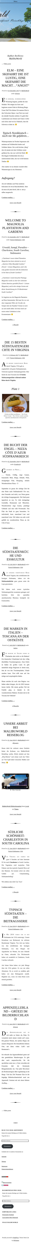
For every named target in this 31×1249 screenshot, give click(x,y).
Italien (15, 648)
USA (23, 240)
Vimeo (16, 809)
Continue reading (8, 197)
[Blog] (6, 1182)
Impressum (4, 1166)
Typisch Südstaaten (15, 240)
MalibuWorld (15, 58)
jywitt (27, 806)
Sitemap (4, 1161)
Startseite (4, 1156)
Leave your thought (15, 203)
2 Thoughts (15, 706)
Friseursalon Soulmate (8, 1214)
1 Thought (16, 325)
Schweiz (17, 93)
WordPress (16, 1237)
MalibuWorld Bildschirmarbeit (11, 806)
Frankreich (17, 464)
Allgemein (15, 743)
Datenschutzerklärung (7, 1169)
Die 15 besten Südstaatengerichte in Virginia (15, 346)
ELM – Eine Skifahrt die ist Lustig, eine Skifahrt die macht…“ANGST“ (15, 78)
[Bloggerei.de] (5, 1185)
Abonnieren (7, 1146)
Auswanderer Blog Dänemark (10, 1217)
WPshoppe (16, 1240)
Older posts (6, 64)
